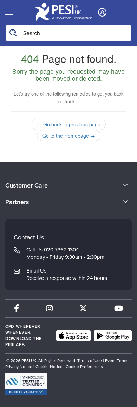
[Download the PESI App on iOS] (73, 335)
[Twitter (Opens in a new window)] (83, 308)
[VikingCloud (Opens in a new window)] (26, 384)
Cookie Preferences (84, 366)
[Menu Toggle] (9, 12)
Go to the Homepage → (68, 135)
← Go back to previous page (68, 124)
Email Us (36, 271)
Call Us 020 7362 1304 (52, 250)
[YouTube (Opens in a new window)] (118, 308)
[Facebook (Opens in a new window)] (16, 308)
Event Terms (117, 360)
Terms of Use (89, 360)
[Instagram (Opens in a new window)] (49, 308)
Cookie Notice (49, 366)
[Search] (13, 33)
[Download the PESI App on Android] (113, 335)
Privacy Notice (18, 366)
